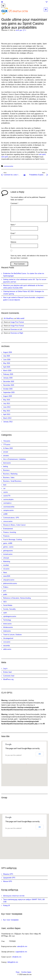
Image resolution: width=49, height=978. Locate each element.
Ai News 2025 (8, 448)
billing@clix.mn (12, 962)
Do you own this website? (13, 755)
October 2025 (7, 389)
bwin (4, 485)
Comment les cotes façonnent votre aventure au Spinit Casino (14, 175)
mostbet (6, 565)
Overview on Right (16, 333)
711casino (6, 441)
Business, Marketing (10, 474)
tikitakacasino (8, 627)
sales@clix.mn (21, 946)
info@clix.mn (16, 957)
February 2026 (8, 374)
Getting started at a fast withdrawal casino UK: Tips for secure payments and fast (24, 281)
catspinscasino (8, 510)
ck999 (5, 514)
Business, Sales (9, 477)
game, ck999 (7, 543)
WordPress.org (8, 679)
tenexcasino (7, 624)
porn (4, 591)
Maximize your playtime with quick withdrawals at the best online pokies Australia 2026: (23, 287)
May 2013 (6, 411)
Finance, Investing (9, 532)
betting (5, 466)
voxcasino (6, 642)
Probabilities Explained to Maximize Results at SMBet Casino (38, 175)
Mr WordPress (9, 318)
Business (6, 470)
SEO (5, 602)
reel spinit (42, 154)
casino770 (6, 496)
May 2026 (6, 363)
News (5, 572)
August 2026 (7, 352)
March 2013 (7, 418)
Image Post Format (17, 322)
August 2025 (7, 396)
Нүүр (17, 972)
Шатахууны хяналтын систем (13, 896)
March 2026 (7, 370)
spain (5, 613)
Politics (5, 587)
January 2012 (7, 422)
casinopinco (7, 503)
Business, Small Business (12, 481)
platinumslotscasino (10, 583)
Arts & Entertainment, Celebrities (14, 459)
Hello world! (20, 318)
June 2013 (6, 407)
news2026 (6, 576)
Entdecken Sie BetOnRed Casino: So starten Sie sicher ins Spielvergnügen (23, 275)
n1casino (6, 569)
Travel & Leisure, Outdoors (12, 634)
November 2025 (8, 385)
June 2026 (6, 360)
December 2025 (8, 381)
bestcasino (7, 463)
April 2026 (6, 367)
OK (40, 754)
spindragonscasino (9, 616)
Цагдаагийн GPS (9, 878)
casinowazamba (8, 166)
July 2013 (6, 403)
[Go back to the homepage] (15, 11)
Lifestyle (6, 558)
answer (5, 452)
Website (13, 242)
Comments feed (8, 676)
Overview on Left (16, 329)
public (5, 594)
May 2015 (6, 400)
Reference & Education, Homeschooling (17, 598)
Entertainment (8, 529)
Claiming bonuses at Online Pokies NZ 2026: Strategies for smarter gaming (23, 293)
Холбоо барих (26, 972)
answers (6, 455)
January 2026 (7, 378)
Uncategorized (8, 638)
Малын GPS (7, 881)
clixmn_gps (19, 30)
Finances (6, 536)
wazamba (6, 645)
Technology (7, 620)
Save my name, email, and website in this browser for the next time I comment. (29, 257)
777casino (6, 444)
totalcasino (7, 631)
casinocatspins (8, 499)
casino (5, 492)
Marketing (6, 561)
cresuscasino (7, 521)
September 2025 (9, 392)
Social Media (7, 605)
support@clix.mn (21, 952)
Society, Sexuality (9, 609)
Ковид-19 (6, 905)
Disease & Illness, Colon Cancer (14, 525)
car (4, 488)
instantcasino (7, 554)
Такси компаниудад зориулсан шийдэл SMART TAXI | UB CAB (24, 901)
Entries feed (7, 672)
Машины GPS (8, 874)
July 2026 (6, 356)
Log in (5, 668)
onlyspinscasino (8, 580)
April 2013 (6, 414)
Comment (14, 203)
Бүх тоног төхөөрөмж (11, 920)
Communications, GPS (11, 518)
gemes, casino (8, 547)
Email (13, 233)
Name (13, 225)
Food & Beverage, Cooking (12, 539)
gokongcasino (8, 550)
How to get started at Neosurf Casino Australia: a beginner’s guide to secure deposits (23, 299)
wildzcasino (7, 649)
